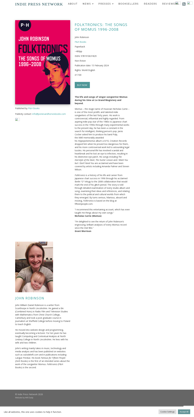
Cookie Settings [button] (167, 411)
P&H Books (34, 108)
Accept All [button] (184, 411)
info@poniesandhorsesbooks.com (49, 113)
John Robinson (29, 298)
